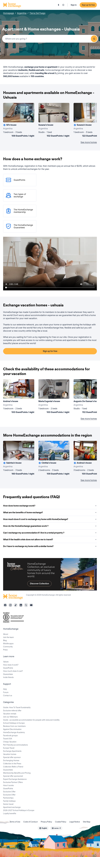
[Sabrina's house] (18, 458)
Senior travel (8, 804)
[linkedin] (21, 605)
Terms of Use (15, 822)
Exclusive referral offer (12, 711)
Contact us (7, 695)
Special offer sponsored (13, 776)
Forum (5, 692)
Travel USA (7, 739)
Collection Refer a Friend (13, 767)
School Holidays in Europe (14, 723)
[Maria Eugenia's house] (54, 396)
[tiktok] (16, 605)
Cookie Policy (60, 822)
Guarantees (8, 674)
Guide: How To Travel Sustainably (16, 707)
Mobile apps (8, 643)
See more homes (89, 142)
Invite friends (8, 677)
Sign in (74, 5)
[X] (26, 605)
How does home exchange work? (19, 506)
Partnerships (8, 798)
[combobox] (50, 39)
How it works (8, 785)
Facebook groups (10, 735)
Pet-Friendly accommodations (15, 745)
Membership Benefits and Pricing (17, 773)
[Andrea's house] (18, 396)
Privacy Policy (46, 822)
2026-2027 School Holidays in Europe (18, 810)
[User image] (30, 118)
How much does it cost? (13, 671)
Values (6, 662)
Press (5, 650)
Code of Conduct (30, 822)
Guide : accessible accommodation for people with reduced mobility (31, 720)
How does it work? (10, 665)
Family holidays (9, 801)
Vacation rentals (9, 714)
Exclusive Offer (9, 792)
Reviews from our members (14, 726)
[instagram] (10, 605)
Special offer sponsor (12, 757)
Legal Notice (74, 822)
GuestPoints (8, 668)
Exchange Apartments (12, 751)
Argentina (21, 13)
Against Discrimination (12, 729)
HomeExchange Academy (14, 732)
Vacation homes (9, 754)
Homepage (8, 13)
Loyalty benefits (9, 813)
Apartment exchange (12, 807)
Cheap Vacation (9, 742)
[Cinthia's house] (54, 458)
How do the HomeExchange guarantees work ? (25, 526)
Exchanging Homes (11, 760)
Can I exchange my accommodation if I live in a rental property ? (33, 533)
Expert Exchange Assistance (15, 779)
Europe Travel (8, 748)
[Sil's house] (18, 120)
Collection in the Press (12, 764)
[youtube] (31, 605)
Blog (5, 640)
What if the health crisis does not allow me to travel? (28, 539)
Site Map (86, 822)
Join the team (8, 637)
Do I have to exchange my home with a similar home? (28, 546)
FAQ (5, 689)
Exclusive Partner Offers (13, 782)
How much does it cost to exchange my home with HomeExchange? (35, 519)
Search (94, 38)
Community (8, 647)
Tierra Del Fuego (37, 13)
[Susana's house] (54, 120)
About (5, 634)
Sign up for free (88, 5)
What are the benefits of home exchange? (23, 512)
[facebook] (5, 605)
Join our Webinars (10, 717)
